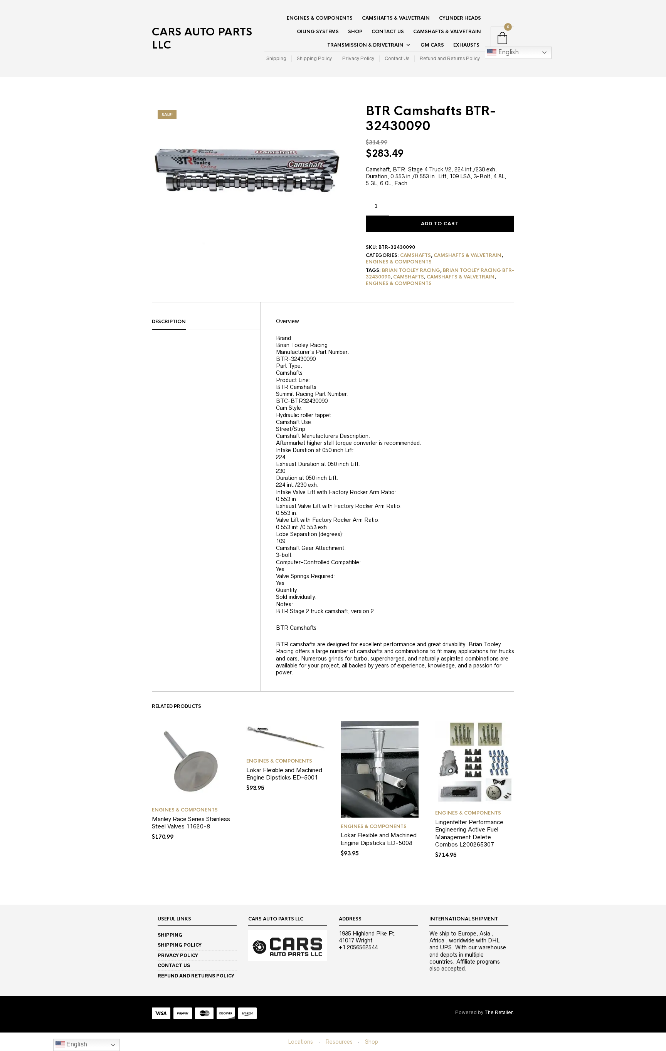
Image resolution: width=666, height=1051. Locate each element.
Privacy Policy (358, 58)
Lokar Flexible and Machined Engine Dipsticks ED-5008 (379, 839)
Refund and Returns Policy (450, 58)
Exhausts (466, 45)
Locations (300, 1042)
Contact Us (388, 31)
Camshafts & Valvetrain (396, 18)
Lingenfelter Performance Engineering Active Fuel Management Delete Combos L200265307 (469, 833)
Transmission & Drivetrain (365, 45)
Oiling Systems (318, 31)
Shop (355, 31)
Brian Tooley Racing (411, 270)
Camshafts (415, 255)
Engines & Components (320, 18)
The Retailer (498, 1012)
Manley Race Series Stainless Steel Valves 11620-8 (191, 823)
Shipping (276, 58)
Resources (339, 1042)
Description (169, 321)
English (507, 52)
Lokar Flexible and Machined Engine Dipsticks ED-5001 (284, 774)
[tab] (206, 322)
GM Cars (432, 45)
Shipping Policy (314, 58)
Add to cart (440, 224)
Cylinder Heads (460, 18)
